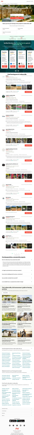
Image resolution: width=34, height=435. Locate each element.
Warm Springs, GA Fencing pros (17, 357)
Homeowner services (4, 408)
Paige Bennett (4, 304)
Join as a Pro (28, 1)
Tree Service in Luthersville (26, 402)
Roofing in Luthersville (5, 403)
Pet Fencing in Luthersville (6, 375)
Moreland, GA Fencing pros (6, 353)
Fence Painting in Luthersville (26, 379)
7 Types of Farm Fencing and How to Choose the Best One (23, 341)
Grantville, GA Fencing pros (6, 354)
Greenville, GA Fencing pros (6, 356)
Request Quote (28, 91)
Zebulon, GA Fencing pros (16, 367)
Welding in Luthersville (25, 375)
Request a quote (4, 66)
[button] (8, 87)
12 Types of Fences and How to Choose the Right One (24, 324)
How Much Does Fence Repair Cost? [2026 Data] (23, 307)
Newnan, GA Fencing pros (6, 366)
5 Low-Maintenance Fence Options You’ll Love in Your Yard (8, 341)
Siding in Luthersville (15, 388)
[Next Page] (23, 253)
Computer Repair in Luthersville (27, 396)
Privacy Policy (19, 430)
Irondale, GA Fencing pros (26, 367)
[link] (3, 63)
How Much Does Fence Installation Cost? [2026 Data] (8, 307)
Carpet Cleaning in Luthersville (27, 388)
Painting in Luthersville (15, 379)
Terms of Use (15, 430)
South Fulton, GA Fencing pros (27, 361)
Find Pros (17, 18)
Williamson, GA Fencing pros (16, 358)
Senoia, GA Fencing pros (5, 357)
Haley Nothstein (20, 304)
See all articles (5, 292)
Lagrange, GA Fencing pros (16, 355)
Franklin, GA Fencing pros (26, 353)
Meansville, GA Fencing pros (26, 354)
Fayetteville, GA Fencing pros (16, 361)
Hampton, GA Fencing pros (26, 364)
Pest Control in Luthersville (16, 391)
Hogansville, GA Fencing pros (6, 359)
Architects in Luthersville (16, 403)
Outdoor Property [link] (4, 3)
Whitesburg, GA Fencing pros (26, 356)
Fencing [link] (8, 3)
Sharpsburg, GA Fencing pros (6, 363)
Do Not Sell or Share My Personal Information (17, 433)
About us (3, 415)
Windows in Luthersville (26, 392)
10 (21, 253)
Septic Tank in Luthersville (6, 400)
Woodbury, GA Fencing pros (6, 360)
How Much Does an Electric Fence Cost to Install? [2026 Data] (9, 324)
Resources (3, 413)
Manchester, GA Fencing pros (16, 364)
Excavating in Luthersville (16, 390)
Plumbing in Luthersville (5, 388)
